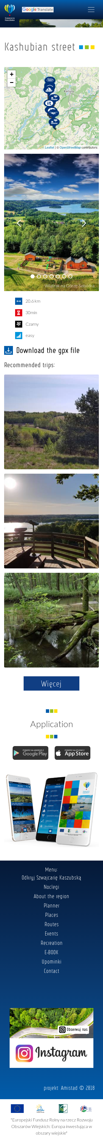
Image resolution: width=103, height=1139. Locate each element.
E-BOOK (51, 952)
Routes (51, 924)
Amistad (69, 1087)
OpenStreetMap (70, 147)
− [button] (11, 82)
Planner (51, 905)
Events (51, 933)
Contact (51, 970)
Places (51, 914)
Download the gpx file (48, 350)
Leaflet (49, 147)
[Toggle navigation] (91, 9)
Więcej (51, 683)
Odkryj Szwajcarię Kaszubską (51, 877)
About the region (51, 896)
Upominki (52, 961)
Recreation (52, 942)
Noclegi (51, 886)
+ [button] (11, 74)
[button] (32, 276)
